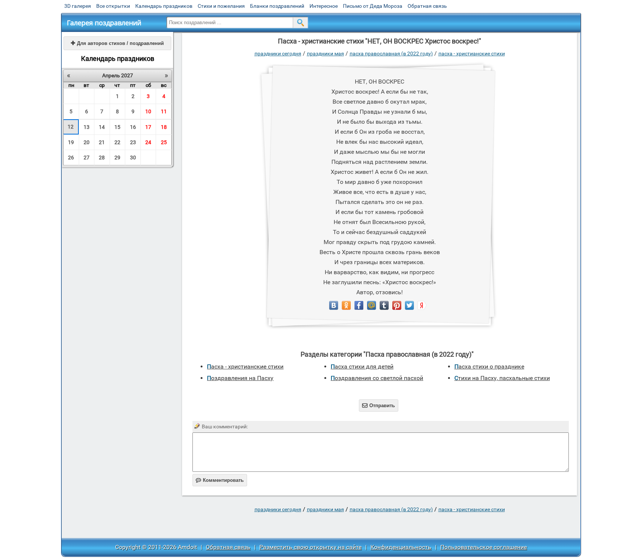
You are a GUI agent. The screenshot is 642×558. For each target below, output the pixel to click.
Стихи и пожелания (221, 6)
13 (87, 127)
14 (102, 127)
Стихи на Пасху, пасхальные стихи (502, 378)
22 (117, 142)
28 (102, 157)
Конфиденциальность (400, 547)
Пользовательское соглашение (483, 547)
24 (148, 142)
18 (164, 127)
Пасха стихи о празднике (489, 366)
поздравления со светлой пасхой (377, 378)
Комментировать (220, 480)
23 (133, 142)
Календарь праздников (163, 6)
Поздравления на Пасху (240, 378)
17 (148, 127)
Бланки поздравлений (277, 6)
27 (87, 157)
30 (133, 157)
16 (133, 127)
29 (117, 157)
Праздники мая (325, 53)
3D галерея (77, 6)
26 (71, 157)
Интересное (323, 6)
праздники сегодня (277, 53)
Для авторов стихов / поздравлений (117, 43)
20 (87, 142)
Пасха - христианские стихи (471, 53)
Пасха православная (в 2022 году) (391, 53)
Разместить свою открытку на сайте (310, 547)
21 (102, 142)
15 (117, 127)
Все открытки (113, 6)
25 (164, 142)
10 (148, 111)
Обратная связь (427, 6)
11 (164, 111)
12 (71, 127)
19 (71, 142)
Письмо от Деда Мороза (372, 6)
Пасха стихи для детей (362, 366)
